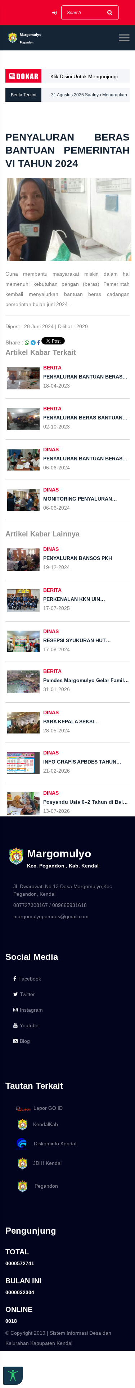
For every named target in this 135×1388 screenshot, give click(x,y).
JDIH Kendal (45, 1163)
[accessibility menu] (13, 1375)
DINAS (51, 449)
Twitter (27, 994)
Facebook (29, 979)
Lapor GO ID (48, 1108)
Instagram (31, 1010)
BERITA (52, 367)
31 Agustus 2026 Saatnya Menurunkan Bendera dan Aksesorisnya (89, 97)
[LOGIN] (54, 13)
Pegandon (43, 1186)
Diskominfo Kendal (53, 1143)
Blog (25, 1041)
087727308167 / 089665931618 (50, 905)
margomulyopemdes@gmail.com (51, 916)
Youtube (29, 1025)
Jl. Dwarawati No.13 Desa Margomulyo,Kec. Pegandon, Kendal (63, 890)
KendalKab (43, 1124)
